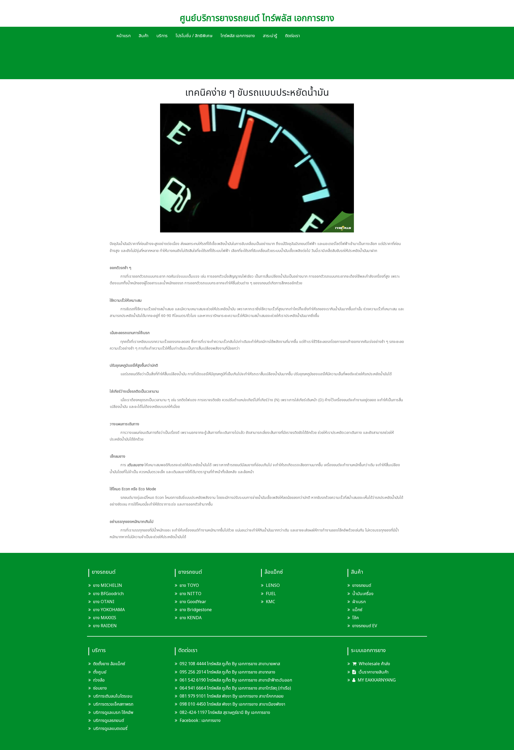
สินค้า (143, 36)
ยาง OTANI (103, 602)
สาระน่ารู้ (270, 36)
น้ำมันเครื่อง (362, 594)
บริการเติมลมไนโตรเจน (113, 696)
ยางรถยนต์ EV (364, 626)
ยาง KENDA (191, 618)
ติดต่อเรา (292, 36)
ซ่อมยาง (100, 688)
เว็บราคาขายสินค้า (372, 672)
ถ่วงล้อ (99, 680)
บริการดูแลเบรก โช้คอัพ (113, 712)
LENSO (273, 585)
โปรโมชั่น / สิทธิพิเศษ (194, 36)
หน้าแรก (123, 36)
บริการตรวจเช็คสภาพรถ (113, 704)
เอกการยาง (211, 720)
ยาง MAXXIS (104, 618)
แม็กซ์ (357, 610)
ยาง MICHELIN (107, 585)
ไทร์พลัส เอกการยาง (238, 36)
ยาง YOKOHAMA (109, 610)
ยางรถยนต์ (361, 585)
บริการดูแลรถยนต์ (108, 720)
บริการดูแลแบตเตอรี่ (110, 728)
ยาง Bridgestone (196, 610)
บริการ (162, 36)
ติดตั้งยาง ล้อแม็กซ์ (109, 664)
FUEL (271, 594)
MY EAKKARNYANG (376, 680)
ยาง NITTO (190, 594)
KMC (270, 602)
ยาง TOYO (189, 585)
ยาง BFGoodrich (108, 594)
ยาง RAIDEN (105, 626)
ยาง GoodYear (193, 602)
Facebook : (190, 720)
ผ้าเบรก (359, 602)
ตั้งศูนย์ (99, 672)
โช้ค (355, 618)
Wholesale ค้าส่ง (374, 664)
